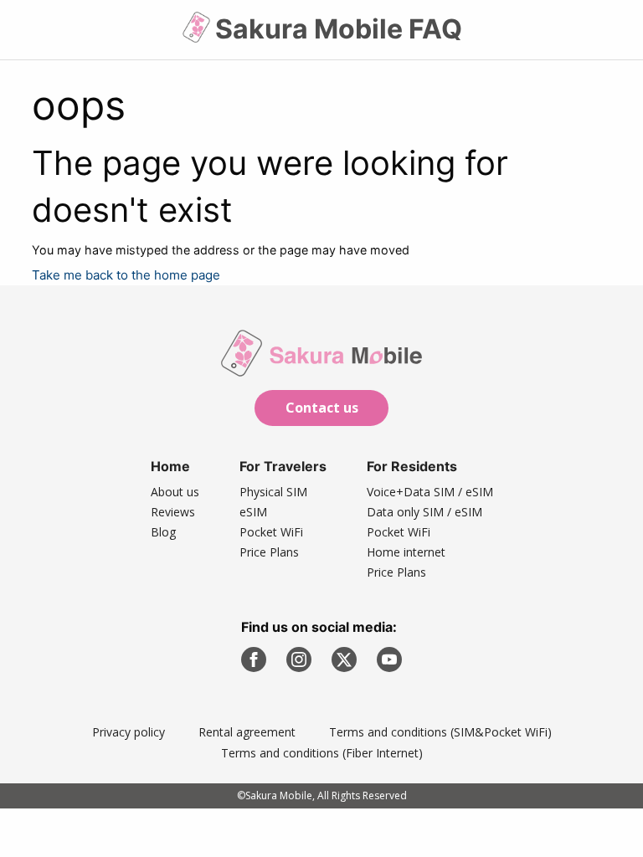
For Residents (412, 466)
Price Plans (269, 552)
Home (170, 466)
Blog (163, 532)
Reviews (173, 512)
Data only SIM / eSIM (424, 512)
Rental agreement (247, 732)
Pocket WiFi (271, 532)
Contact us (321, 407)
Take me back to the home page (126, 275)
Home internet (406, 552)
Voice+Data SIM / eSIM (430, 492)
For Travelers (283, 466)
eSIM (253, 512)
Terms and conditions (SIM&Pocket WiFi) (440, 732)
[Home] (198, 34)
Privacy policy (128, 732)
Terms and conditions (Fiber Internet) (322, 753)
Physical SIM (273, 492)
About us (175, 492)
